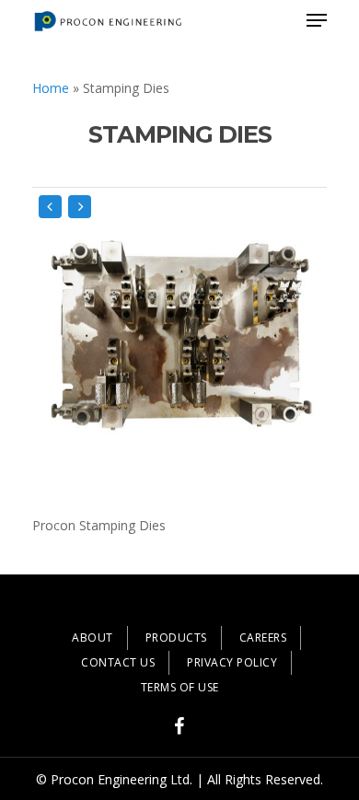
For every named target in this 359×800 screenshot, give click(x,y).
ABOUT (92, 637)
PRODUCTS (176, 637)
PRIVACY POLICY (232, 662)
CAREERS (263, 637)
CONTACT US (118, 662)
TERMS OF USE (180, 687)
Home (50, 88)
